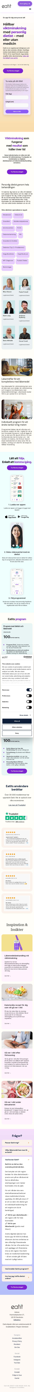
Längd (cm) (9, 101)
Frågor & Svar (17, 1375)
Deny (17, 733)
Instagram (17, 1360)
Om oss (17, 1347)
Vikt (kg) (8, 94)
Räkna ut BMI (17, 111)
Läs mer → (8, 976)
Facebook (17, 1357)
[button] (30, 9)
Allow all (17, 721)
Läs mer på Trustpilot (17, 805)
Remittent (17, 1344)
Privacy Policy (17, 1341)
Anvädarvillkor (17, 1338)
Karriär (17, 1378)
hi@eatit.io (17, 1320)
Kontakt (17, 1372)
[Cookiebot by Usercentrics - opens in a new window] (24, 657)
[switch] (29, 695)
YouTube (17, 1363)
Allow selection (17, 727)
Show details (24, 715)
